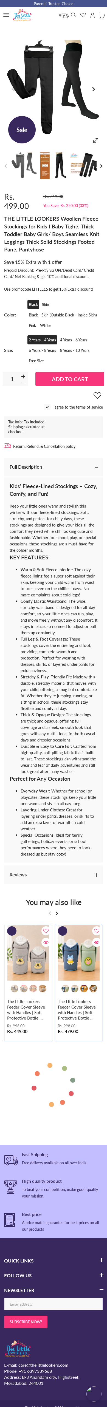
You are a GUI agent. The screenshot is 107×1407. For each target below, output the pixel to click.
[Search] (73, 15)
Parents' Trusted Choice (53, 3)
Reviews (18, 874)
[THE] (24, 166)
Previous (14, 89)
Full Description (26, 467)
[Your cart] (101, 15)
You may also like (53, 902)
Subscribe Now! (26, 1322)
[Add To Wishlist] (97, 395)
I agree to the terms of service (77, 407)
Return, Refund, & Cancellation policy (44, 446)
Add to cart (70, 379)
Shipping (15, 426)
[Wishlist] (83, 15)
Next (93, 89)
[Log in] (92, 15)
